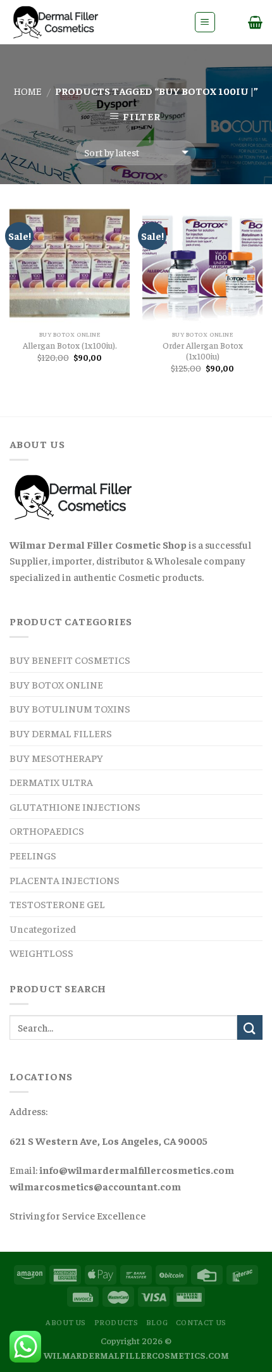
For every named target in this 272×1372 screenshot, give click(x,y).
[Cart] (255, 22)
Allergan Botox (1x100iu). (70, 345)
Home (28, 90)
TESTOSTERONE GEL (57, 903)
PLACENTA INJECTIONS (64, 879)
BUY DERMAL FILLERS (60, 733)
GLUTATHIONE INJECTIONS (74, 806)
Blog (157, 1322)
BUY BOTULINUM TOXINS (69, 708)
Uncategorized (42, 928)
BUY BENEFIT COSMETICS (69, 659)
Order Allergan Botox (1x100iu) (203, 351)
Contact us (201, 1322)
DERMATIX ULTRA (51, 781)
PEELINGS (32, 855)
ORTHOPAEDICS (46, 830)
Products (116, 1322)
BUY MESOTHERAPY (56, 757)
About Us (66, 1322)
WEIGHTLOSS (41, 952)
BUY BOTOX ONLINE (56, 684)
